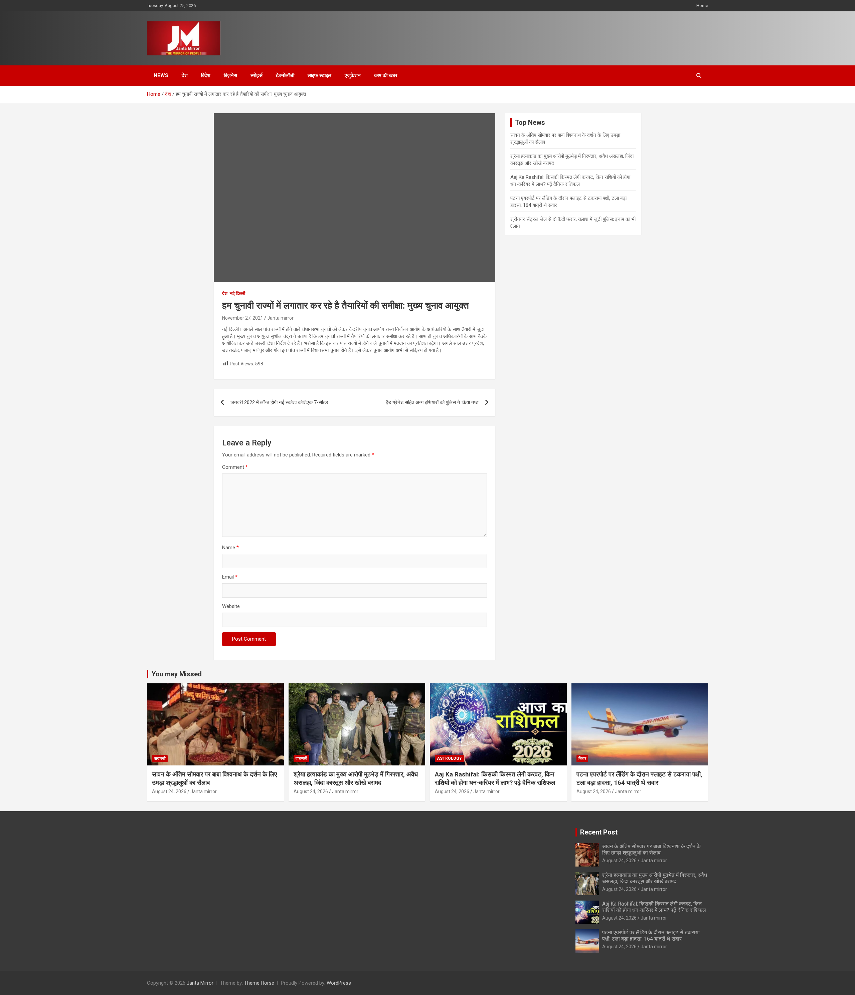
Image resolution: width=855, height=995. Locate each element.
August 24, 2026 (169, 791)
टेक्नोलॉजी (285, 75)
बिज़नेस (230, 75)
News (161, 75)
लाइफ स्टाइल (319, 75)
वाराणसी (160, 758)
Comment (235, 467)
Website (231, 606)
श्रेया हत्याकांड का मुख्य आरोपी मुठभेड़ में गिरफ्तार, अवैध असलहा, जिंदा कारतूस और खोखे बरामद (356, 778)
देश (185, 75)
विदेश (205, 75)
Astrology (449, 758)
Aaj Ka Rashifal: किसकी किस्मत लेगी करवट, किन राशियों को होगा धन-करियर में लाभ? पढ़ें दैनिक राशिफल (495, 778)
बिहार (582, 758)
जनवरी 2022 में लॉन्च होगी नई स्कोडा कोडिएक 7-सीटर (279, 402)
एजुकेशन (353, 75)
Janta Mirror (200, 983)
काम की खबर (385, 75)
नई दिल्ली (237, 293)
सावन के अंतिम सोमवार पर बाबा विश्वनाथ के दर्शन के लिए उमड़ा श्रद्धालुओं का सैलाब (651, 849)
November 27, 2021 (242, 318)
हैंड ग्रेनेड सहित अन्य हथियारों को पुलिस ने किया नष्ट (432, 402)
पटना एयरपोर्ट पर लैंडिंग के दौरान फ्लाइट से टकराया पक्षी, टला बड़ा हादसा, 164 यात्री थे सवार (639, 778)
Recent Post (599, 832)
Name (230, 548)
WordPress (339, 983)
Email (229, 577)
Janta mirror (280, 318)
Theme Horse (259, 983)
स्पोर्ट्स (256, 75)
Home (702, 5)
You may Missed (177, 674)
